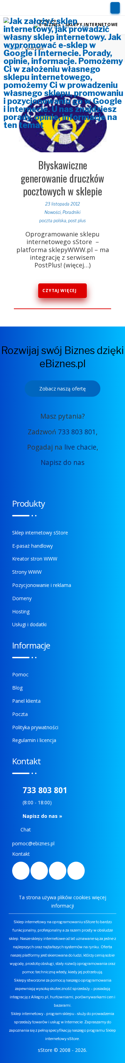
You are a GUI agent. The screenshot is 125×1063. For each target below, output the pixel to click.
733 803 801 (77, 431)
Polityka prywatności (35, 727)
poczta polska (52, 220)
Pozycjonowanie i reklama (41, 585)
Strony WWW (27, 572)
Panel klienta (26, 701)
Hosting (21, 611)
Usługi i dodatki (29, 624)
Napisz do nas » (42, 816)
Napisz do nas (62, 462)
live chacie (80, 447)
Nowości (52, 212)
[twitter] (39, 871)
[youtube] (76, 871)
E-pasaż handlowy (32, 545)
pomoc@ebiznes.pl (33, 843)
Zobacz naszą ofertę (62, 388)
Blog (17, 687)
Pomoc (20, 674)
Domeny (22, 598)
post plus (77, 220)
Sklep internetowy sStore (40, 532)
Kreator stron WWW (34, 558)
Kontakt (21, 854)
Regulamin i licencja (34, 740)
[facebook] (21, 871)
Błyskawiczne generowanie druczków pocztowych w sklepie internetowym (62, 184)
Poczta (20, 714)
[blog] (57, 871)
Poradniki (71, 212)
